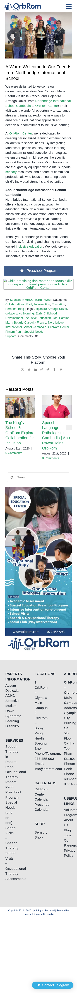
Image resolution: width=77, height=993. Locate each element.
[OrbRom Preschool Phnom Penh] (38, 281)
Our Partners (68, 843)
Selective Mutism (9, 703)
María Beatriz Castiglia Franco (25, 322)
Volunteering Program (68, 812)
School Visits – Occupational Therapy (9, 863)
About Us (68, 822)
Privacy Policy (68, 853)
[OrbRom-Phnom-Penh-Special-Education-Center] (22, 4)
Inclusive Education (38, 318)
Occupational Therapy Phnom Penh (9, 779)
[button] (8, 427)
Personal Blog (14, 309)
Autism (9, 685)
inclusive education (29, 246)
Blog (67, 830)
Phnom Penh (13, 331)
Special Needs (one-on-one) (9, 813)
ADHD (9, 695)
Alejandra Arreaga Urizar (50, 309)
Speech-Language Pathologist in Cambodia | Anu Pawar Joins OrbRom (57, 406)
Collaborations (15, 304)
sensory (11, 172)
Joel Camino (61, 318)
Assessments (9, 879)
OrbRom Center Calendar (38, 794)
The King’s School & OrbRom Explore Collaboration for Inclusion (20, 406)
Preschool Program (9, 794)
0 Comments (13, 453)
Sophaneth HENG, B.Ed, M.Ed (30, 299)
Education (58, 304)
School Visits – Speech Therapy (9, 838)
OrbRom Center (46, 106)
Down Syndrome (9, 713)
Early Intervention (38, 304)
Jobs (67, 835)
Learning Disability (9, 723)
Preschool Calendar (38, 807)
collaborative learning (19, 313)
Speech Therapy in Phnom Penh (9, 757)
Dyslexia (9, 690)
